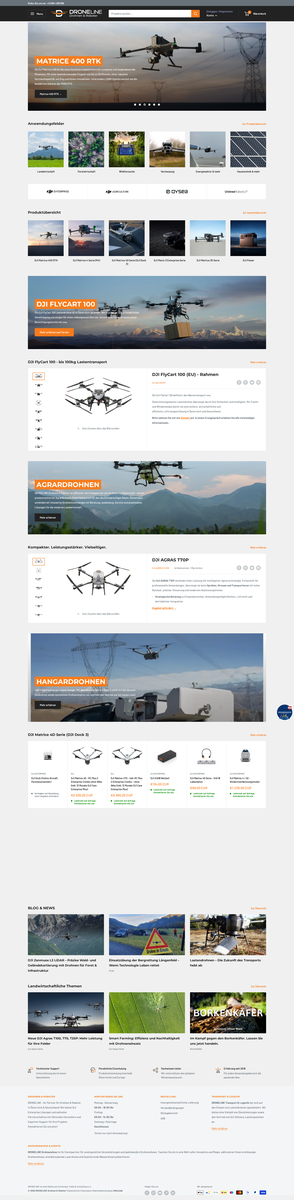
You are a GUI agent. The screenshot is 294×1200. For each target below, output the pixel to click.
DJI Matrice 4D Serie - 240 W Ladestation (205, 780)
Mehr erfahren (258, 362)
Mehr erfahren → (213, 93)
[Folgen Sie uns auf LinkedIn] (172, 1192)
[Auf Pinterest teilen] (245, 382)
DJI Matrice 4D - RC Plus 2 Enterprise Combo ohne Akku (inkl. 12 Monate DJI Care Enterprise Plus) (86, 784)
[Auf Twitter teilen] (252, 382)
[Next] (266, 149)
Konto (210, 15)
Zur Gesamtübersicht (255, 212)
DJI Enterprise (38, 773)
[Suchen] (195, 13)
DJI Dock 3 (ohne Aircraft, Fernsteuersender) (44, 780)
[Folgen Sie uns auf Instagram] (153, 1192)
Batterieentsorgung (102, 1190)
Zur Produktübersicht (254, 123)
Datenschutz (74, 1190)
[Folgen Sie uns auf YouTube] (160, 1192)
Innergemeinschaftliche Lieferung (180, 1102)
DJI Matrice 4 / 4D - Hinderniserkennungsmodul (244, 780)
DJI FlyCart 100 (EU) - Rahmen (185, 374)
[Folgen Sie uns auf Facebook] (147, 1192)
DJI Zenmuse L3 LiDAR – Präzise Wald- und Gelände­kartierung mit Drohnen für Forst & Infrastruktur (62, 965)
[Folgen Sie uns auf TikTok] (166, 1192)
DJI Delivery (159, 382)
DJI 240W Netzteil (159, 778)
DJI (72, 773)
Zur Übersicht (259, 908)
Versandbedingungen (172, 1107)
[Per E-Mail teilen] (258, 382)
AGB (163, 1118)
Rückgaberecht (169, 1113)
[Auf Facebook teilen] (239, 382)
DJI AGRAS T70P (170, 559)
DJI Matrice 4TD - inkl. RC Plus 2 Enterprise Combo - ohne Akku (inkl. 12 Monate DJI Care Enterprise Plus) (126, 784)
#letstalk (118, 1190)
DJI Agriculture (160, 568)
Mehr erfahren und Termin (54, 332)
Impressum (86, 1190)
